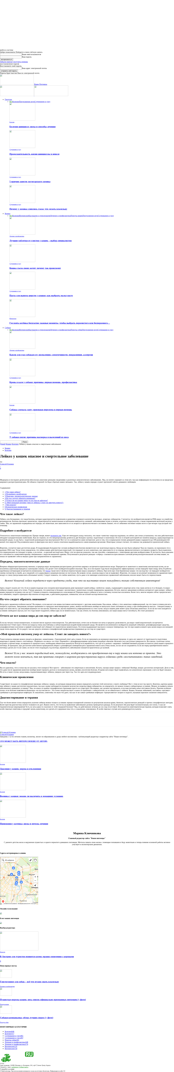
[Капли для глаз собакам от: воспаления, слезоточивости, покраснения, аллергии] (22, 348)
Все (10, 102)
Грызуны (8, 99)
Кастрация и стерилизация (39, 216)
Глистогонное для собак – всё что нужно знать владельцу (29, 981)
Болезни (15, 102)
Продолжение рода (26, 102)
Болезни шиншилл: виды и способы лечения (32, 126)
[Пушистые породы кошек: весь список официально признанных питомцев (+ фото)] (6, 995)
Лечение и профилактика (60, 216)
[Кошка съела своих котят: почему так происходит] (22, 261)
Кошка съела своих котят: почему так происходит (35, 268)
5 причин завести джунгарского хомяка (29, 181)
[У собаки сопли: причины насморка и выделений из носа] (22, 430)
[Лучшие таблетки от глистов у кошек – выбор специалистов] (22, 234)
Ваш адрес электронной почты (34, 68)
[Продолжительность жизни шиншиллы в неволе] (22, 147)
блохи (48, 571)
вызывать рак (56, 536)
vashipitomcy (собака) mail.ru (19, 1067)
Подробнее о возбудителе (16, 494)
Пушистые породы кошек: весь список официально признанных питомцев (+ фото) (43, 999)
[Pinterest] (21, 472)
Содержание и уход (42, 102)
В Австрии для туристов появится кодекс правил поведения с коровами (37, 956)
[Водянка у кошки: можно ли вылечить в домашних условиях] (13, 790)
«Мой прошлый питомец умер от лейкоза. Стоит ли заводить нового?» (34, 503)
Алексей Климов (7, 464)
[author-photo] (8, 732)
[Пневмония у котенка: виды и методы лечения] (13, 817)
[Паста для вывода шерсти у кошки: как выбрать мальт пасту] (22, 289)
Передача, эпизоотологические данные (21, 496)
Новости (2, 952)
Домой (2, 444)
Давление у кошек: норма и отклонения (20, 769)
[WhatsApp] (29, 472)
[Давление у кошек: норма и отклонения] (13, 762)
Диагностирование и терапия (17, 509)
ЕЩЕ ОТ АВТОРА (39, 741)
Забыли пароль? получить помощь (14, 62)
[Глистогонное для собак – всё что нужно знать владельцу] (6, 977)
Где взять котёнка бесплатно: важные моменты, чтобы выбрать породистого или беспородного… (59, 323)
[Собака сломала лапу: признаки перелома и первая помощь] (22, 403)
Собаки (8, 328)
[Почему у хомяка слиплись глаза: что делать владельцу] (22, 202)
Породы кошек (77, 216)
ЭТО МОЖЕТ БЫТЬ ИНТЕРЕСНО (15, 741)
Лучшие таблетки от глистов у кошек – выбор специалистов (40, 240)
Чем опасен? (10, 505)
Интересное (24, 216)
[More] (38, 471)
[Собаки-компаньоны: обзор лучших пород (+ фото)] (6, 1013)
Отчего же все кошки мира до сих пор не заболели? (26, 500)
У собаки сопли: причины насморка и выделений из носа (39, 437)
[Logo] (17, 95)
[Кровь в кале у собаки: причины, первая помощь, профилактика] (22, 375)
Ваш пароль (26, 57)
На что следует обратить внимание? (20, 498)
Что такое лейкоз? (12, 492)
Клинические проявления (16, 507)
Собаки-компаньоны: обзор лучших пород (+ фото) (26, 1017)
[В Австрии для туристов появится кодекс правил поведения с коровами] (19, 950)
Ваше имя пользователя (31, 54)
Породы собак (76, 330)
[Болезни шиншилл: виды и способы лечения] (22, 120)
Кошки (7, 214)
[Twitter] (12, 472)
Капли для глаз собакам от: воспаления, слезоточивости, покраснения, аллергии (51, 354)
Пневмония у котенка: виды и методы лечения (24, 823)
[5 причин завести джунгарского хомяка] (22, 175)
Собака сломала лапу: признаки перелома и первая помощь (40, 409)
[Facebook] (4, 472)
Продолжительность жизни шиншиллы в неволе (34, 154)
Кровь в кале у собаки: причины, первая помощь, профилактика (43, 382)
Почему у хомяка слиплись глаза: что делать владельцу (38, 209)
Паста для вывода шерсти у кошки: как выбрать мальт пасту (41, 295)
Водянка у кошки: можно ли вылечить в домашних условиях (31, 796)
